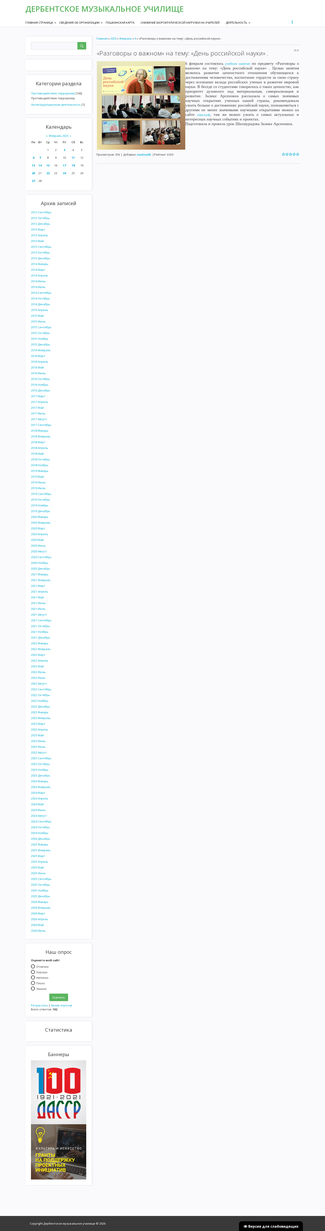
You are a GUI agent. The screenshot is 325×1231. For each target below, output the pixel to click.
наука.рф (203, 115)
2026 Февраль (41, 908)
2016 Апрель (39, 362)
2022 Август (39, 683)
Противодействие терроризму (53, 93)
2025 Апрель (39, 862)
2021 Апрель (39, 592)
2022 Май (37, 666)
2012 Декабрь (40, 224)
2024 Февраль (41, 787)
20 (33, 173)
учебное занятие (237, 64)
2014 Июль (38, 287)
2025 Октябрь (40, 885)
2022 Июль (38, 678)
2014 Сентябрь (41, 293)
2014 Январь (39, 264)
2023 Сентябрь (41, 758)
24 (64, 173)
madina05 (144, 154)
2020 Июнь (38, 546)
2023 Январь (39, 712)
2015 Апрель (39, 310)
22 (48, 173)
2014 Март (38, 270)
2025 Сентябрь (41, 879)
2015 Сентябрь (41, 327)
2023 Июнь (38, 741)
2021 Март (38, 586)
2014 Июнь (38, 281)
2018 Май (37, 454)
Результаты (39, 1005)
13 (33, 165)
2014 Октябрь (40, 298)
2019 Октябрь (40, 500)
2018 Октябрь (40, 459)
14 (40, 165)
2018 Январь (39, 431)
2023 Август (39, 752)
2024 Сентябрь (41, 821)
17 (64, 165)
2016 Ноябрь (39, 385)
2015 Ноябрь (39, 339)
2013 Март (38, 229)
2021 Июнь (38, 603)
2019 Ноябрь (39, 505)
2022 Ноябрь (39, 701)
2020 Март (38, 528)
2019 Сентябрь (41, 494)
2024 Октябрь (40, 827)
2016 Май (37, 367)
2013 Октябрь (40, 252)
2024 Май (37, 804)
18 (73, 165)
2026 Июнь (38, 931)
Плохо (40, 983)
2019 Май (37, 477)
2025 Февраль (41, 850)
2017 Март (38, 396)
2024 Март (38, 793)
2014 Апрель (39, 275)
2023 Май (37, 735)
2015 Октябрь (40, 333)
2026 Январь (39, 902)
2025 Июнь (38, 873)
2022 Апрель (39, 660)
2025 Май (37, 867)
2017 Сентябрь (41, 425)
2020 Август (39, 551)
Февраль (125, 38)
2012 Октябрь (40, 218)
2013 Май (37, 241)
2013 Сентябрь (41, 247)
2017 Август (39, 419)
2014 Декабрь (40, 304)
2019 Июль (38, 488)
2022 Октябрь (40, 695)
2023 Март (38, 724)
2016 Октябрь (40, 379)
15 (48, 165)
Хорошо (42, 972)
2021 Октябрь (40, 626)
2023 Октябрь (40, 764)
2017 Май (37, 408)
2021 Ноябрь (39, 632)
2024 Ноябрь (39, 833)
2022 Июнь (38, 672)
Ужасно (41, 989)
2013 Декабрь (40, 258)
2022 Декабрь (40, 706)
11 (73, 158)
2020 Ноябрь (39, 563)
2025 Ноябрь (39, 890)
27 (33, 181)
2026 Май (37, 925)
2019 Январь (39, 471)
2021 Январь (39, 574)
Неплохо (42, 977)
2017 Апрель (39, 402)
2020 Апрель (39, 534)
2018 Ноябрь (39, 465)
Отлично (42, 966)
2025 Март (38, 856)
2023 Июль (38, 747)
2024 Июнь (38, 810)
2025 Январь (39, 844)
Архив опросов (61, 1005)
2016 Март (38, 356)
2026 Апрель (39, 919)
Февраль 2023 (59, 136)
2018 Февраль (41, 436)
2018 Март (38, 442)
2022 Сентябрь (41, 689)
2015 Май (37, 316)
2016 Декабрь (40, 390)
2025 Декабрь (40, 896)
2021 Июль (38, 609)
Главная (102, 38)
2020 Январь (39, 517)
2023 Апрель (39, 729)
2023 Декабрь (40, 775)
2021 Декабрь (40, 637)
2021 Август (39, 614)
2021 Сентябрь (41, 620)
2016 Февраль (41, 350)
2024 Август (39, 816)
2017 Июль (38, 413)
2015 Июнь (38, 321)
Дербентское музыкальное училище (104, 9)
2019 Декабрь (40, 511)
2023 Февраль (41, 718)
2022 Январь (39, 643)
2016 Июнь (38, 373)
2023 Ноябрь (39, 770)
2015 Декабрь (40, 344)
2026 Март (38, 913)
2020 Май (37, 540)
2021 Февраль (41, 580)
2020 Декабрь (40, 569)
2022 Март (38, 655)
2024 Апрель (39, 798)
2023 (113, 38)
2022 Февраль (41, 649)
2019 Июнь (38, 482)
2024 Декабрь (40, 839)
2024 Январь (39, 781)
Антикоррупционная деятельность (56, 105)
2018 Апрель (39, 448)
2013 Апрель (39, 235)
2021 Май (37, 597)
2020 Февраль (41, 523)
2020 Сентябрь (41, 557)
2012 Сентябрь (41, 212)
